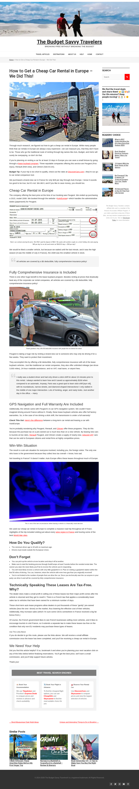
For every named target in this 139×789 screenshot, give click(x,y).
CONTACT (99, 54)
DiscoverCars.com (76, 172)
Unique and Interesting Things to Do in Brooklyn (79, 722)
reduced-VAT (87, 435)
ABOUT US (72, 54)
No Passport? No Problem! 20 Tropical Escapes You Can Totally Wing (121, 179)
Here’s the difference (34, 420)
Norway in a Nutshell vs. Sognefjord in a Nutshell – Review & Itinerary (51, 763)
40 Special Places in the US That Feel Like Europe (122, 191)
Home (11, 60)
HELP (82, 54)
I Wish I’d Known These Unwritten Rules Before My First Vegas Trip (21, 763)
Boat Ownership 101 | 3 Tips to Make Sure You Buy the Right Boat (84, 763)
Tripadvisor (27, 691)
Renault (32, 435)
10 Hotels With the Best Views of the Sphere (122, 165)
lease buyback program (28, 163)
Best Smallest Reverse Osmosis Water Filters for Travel (121, 154)
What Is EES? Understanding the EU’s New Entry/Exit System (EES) (122, 142)
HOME (89, 54)
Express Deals (31, 693)
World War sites (20, 535)
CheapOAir (48, 696)
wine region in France (65, 532)
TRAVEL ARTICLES (42, 54)
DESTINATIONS (58, 54)
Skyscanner (49, 699)
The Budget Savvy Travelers (69, 42)
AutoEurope (62, 198)
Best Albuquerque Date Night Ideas (24, 722)
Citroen (60, 429)
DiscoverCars (80, 691)
